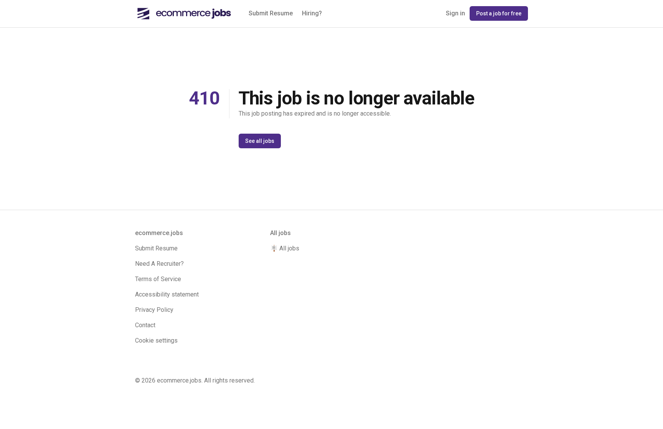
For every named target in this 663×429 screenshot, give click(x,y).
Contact (145, 325)
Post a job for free (498, 13)
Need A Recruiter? (159, 263)
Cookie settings (156, 340)
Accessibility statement (167, 294)
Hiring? (312, 13)
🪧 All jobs (284, 248)
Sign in (455, 13)
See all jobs (259, 141)
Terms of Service (158, 279)
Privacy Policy (154, 309)
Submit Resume (271, 13)
